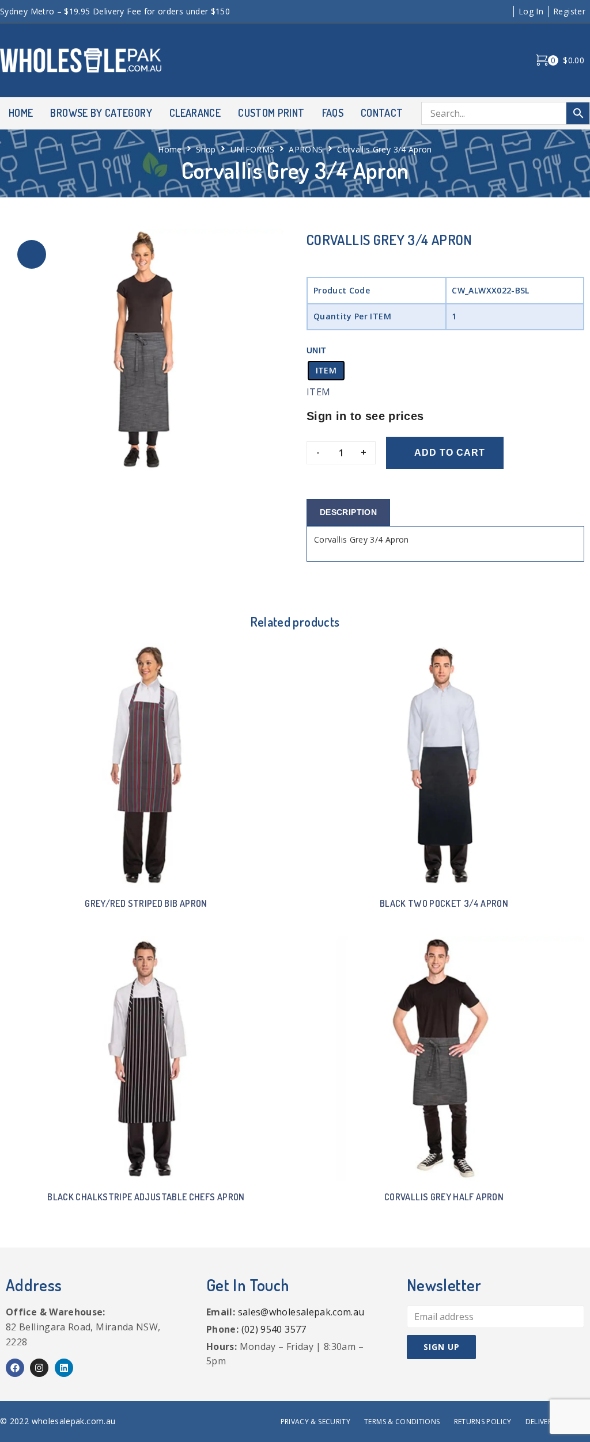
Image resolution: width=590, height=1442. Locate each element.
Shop (205, 149)
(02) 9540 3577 (274, 1329)
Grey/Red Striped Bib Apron (146, 903)
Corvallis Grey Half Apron (444, 1197)
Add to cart (449, 452)
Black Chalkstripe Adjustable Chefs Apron (145, 1197)
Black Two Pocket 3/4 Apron (444, 903)
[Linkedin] (64, 1368)
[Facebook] (15, 1368)
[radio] (326, 370)
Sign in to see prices (365, 416)
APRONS (306, 149)
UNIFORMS (252, 149)
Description (348, 512)
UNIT (316, 350)
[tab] (348, 512)
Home (169, 149)
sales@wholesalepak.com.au (301, 1312)
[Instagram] (39, 1368)
